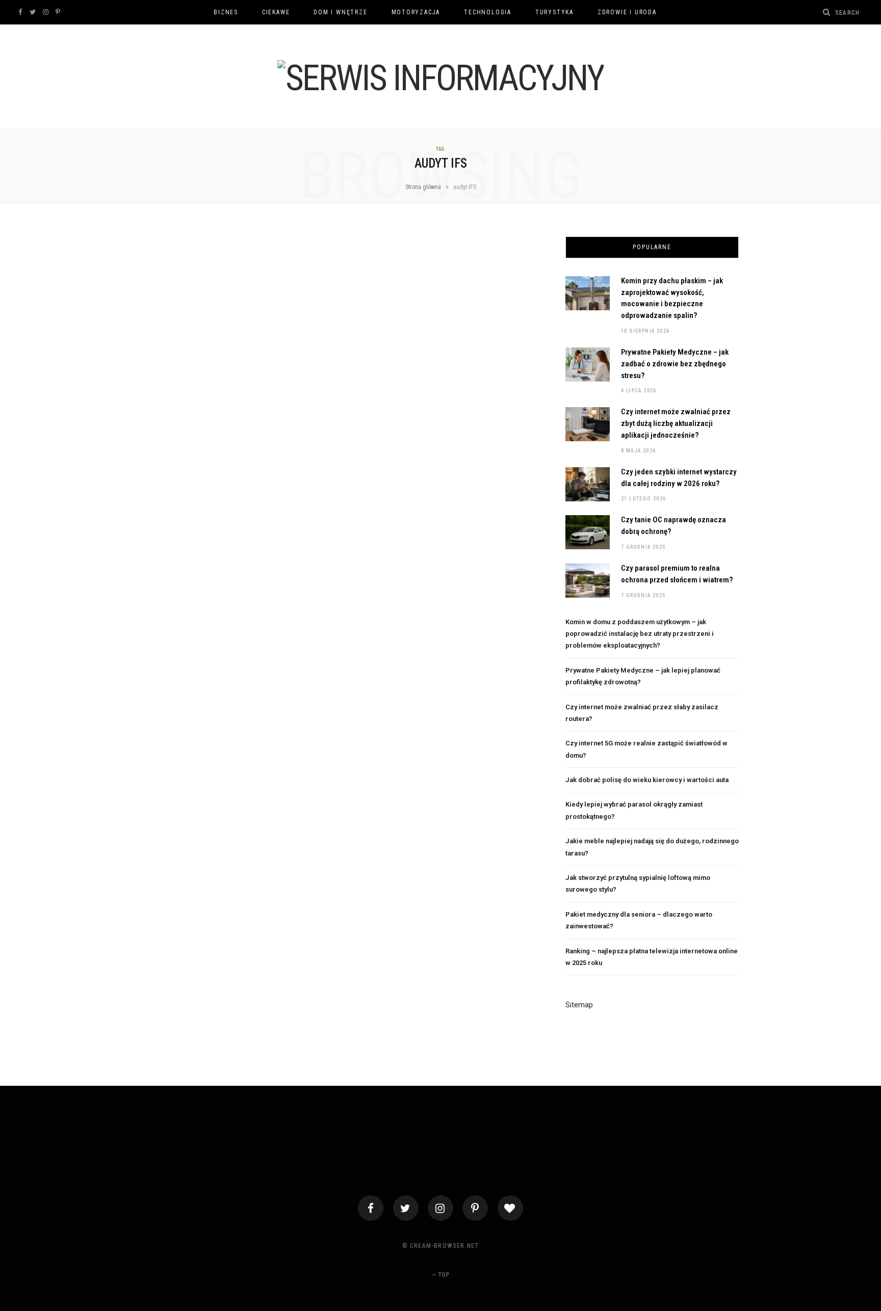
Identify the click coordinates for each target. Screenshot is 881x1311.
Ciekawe (276, 12)
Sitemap (579, 1005)
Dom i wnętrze (340, 12)
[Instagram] (440, 1208)
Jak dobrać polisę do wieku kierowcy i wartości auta (647, 780)
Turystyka (554, 12)
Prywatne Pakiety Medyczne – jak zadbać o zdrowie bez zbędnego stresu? (675, 363)
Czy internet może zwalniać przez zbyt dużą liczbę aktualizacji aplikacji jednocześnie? (676, 423)
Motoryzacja (416, 12)
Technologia (487, 12)
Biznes (226, 12)
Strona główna (423, 187)
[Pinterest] (475, 1208)
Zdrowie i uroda (627, 12)
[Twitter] (406, 1208)
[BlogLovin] (510, 1208)
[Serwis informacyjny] (440, 78)
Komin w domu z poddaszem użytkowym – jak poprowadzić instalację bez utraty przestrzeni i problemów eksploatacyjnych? (639, 634)
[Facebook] (370, 1208)
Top (443, 1274)
